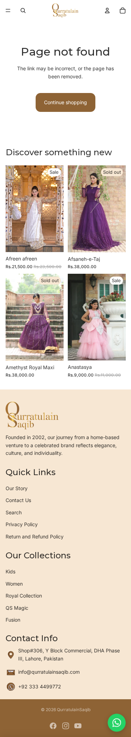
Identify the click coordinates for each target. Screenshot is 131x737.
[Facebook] (53, 726)
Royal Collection (24, 596)
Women (14, 584)
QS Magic (17, 608)
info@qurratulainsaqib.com (49, 672)
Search (14, 512)
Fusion (13, 620)
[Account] (107, 10)
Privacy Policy (22, 524)
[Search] (23, 10)
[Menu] (8, 10)
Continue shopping (65, 102)
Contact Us (18, 500)
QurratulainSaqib (73, 709)
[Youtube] (78, 726)
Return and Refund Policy (35, 536)
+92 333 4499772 (39, 686)
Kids (10, 571)
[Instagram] (65, 726)
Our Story (17, 488)
